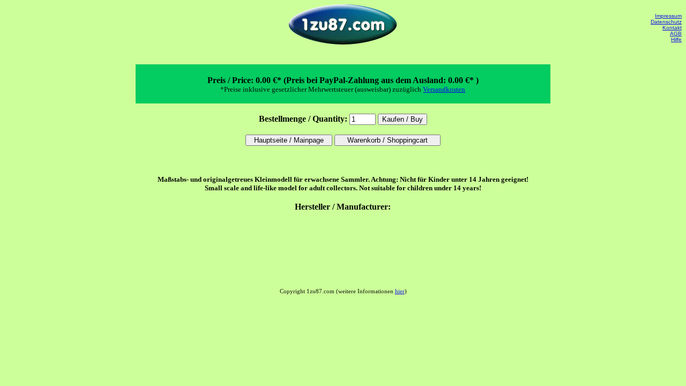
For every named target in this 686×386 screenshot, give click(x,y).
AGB (676, 33)
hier (400, 291)
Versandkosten (444, 89)
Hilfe (676, 39)
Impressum (668, 16)
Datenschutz (666, 22)
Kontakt (672, 28)
